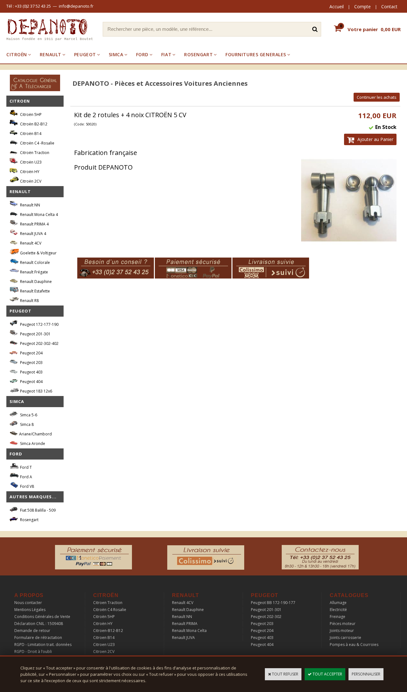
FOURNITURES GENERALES (255, 54)
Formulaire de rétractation (38, 637)
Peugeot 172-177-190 (39, 324)
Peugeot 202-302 (266, 616)
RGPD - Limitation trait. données (43, 644)
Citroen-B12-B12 (108, 630)
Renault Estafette (34, 291)
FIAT (166, 54)
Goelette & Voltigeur (38, 253)
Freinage (337, 616)
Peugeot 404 (31, 381)
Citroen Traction (107, 602)
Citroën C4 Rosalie (109, 609)
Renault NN (29, 205)
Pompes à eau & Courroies (354, 644)
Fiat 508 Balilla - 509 (37, 510)
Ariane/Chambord (35, 434)
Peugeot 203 (31, 362)
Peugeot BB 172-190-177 (273, 602)
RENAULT (50, 54)
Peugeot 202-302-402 (39, 343)
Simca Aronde (32, 443)
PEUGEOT (85, 54)
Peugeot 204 (31, 353)
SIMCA (116, 54)
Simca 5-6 (28, 415)
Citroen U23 (104, 644)
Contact (389, 6)
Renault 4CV (30, 243)
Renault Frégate (33, 272)
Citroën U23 (30, 162)
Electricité (338, 609)
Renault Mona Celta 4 (38, 214)
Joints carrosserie (345, 637)
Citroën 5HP (30, 114)
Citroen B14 (103, 637)
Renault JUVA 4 (32, 233)
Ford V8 (26, 486)
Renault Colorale (34, 262)
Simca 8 (26, 424)
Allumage (338, 602)
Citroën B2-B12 (33, 124)
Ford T (25, 467)
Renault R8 (29, 300)
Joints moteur (342, 630)
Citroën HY (29, 171)
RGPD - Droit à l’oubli (33, 651)
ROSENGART (198, 54)
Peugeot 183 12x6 (35, 391)
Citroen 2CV (103, 651)
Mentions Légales (29, 609)
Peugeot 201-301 (35, 334)
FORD (142, 54)
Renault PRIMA (184, 623)
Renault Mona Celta (189, 630)
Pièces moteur (342, 623)
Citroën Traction (34, 152)
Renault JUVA (183, 637)
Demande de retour (32, 630)
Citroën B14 (30, 133)
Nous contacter (28, 602)
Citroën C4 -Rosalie (36, 143)
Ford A (25, 477)
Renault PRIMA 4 (34, 224)
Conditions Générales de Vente (42, 616)
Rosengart (28, 519)
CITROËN (16, 54)
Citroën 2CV (30, 181)
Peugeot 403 (31, 372)
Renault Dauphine (35, 281)
